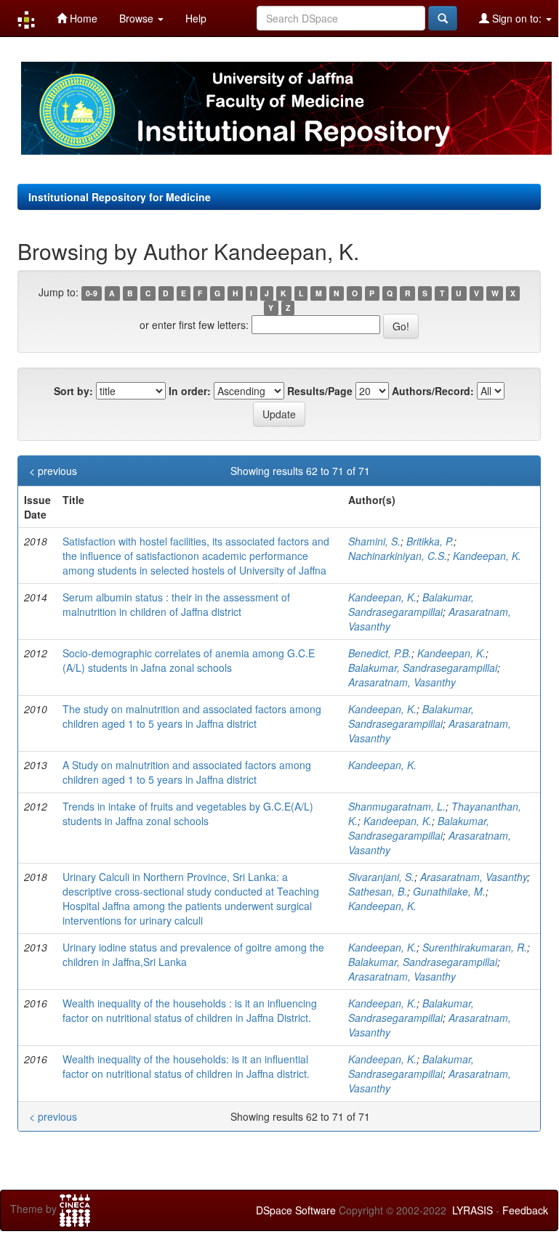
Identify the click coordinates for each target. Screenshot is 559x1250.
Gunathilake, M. (449, 891)
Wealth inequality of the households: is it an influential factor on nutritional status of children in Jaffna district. (186, 1066)
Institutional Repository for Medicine (119, 197)
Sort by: (73, 390)
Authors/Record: (433, 390)
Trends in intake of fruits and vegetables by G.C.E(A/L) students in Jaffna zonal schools (188, 813)
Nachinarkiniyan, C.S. (397, 555)
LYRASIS (472, 1210)
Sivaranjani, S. (381, 876)
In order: (190, 390)
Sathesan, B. (377, 891)
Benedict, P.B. (379, 653)
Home (82, 18)
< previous (53, 470)
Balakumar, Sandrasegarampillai (411, 604)
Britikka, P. (430, 541)
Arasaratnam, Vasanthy (402, 682)
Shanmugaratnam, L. (397, 806)
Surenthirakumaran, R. (474, 947)
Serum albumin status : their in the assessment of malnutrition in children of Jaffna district (176, 604)
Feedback (525, 1210)
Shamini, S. (374, 541)
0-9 (91, 293)
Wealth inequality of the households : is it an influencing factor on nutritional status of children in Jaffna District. (190, 1010)
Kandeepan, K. (487, 555)
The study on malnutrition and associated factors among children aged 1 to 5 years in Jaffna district (192, 716)
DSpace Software (296, 1210)
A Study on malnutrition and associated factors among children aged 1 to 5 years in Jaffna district (187, 772)
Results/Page (320, 390)
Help (195, 18)
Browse (137, 18)
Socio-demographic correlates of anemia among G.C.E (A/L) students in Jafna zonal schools (189, 660)
